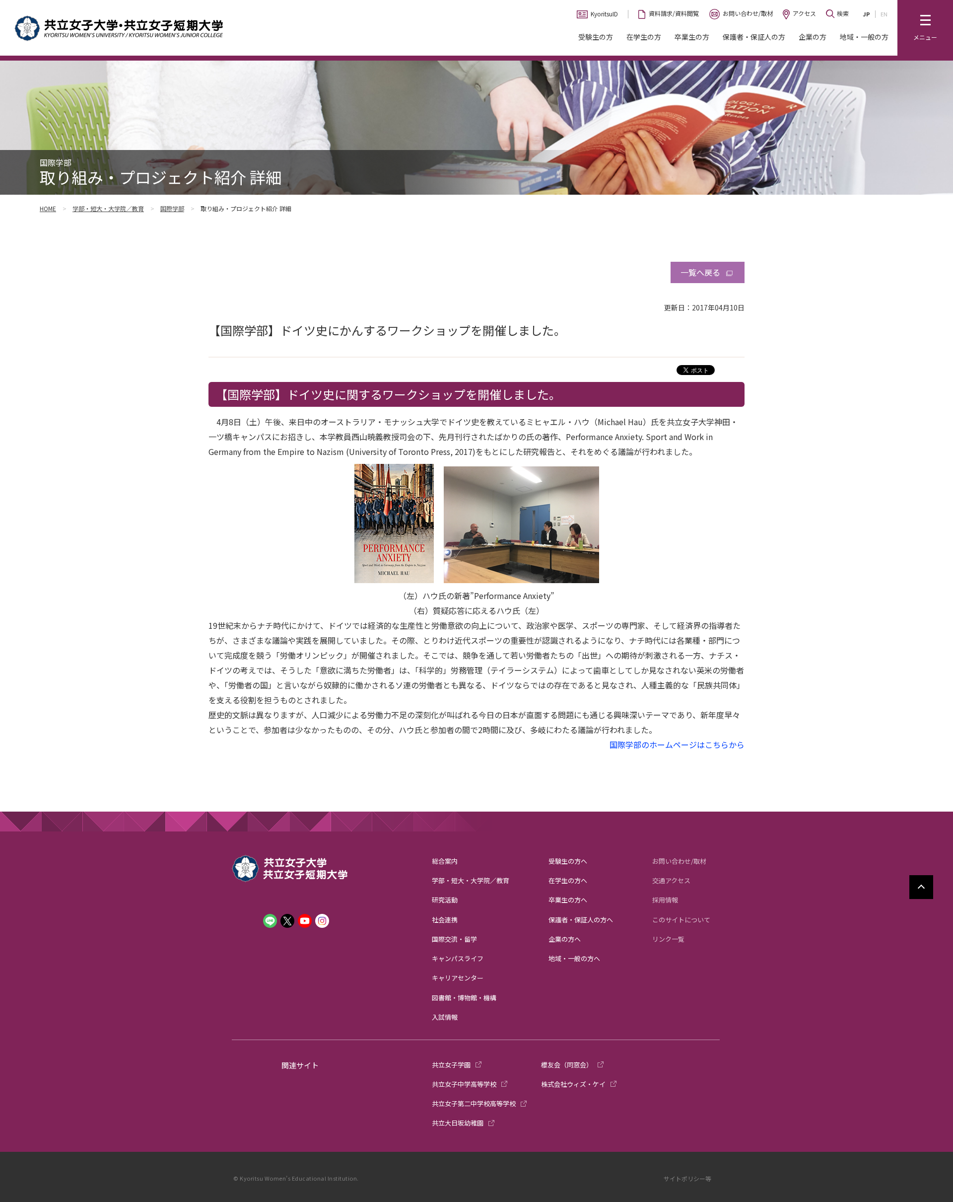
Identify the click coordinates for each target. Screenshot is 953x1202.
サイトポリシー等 (687, 1178)
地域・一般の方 (864, 37)
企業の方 (812, 37)
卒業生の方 (692, 37)
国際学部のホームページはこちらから (677, 745)
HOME (48, 208)
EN (884, 14)
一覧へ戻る (700, 272)
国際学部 (172, 208)
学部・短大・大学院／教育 (108, 208)
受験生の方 (595, 37)
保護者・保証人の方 (754, 37)
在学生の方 (643, 37)
